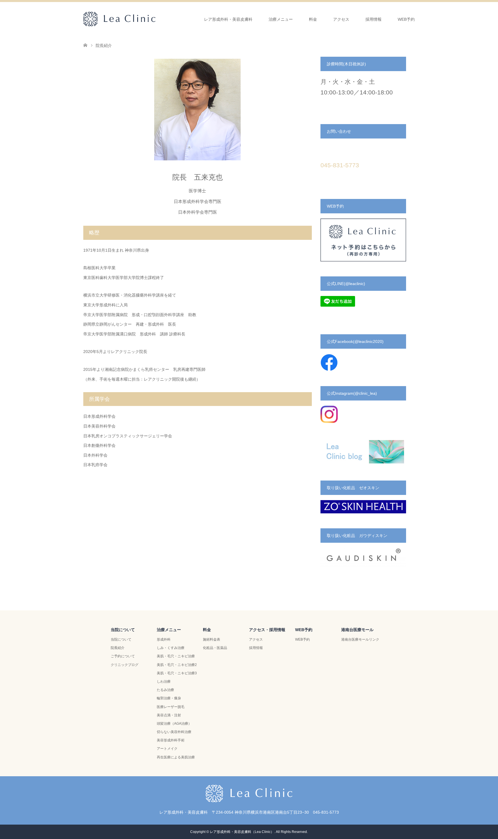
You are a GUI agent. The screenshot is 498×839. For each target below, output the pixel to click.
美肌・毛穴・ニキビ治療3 (177, 673)
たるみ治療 (165, 690)
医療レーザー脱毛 (170, 707)
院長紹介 (117, 648)
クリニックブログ (124, 665)
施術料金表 (211, 639)
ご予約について (123, 656)
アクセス (256, 639)
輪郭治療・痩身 (169, 698)
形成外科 (164, 639)
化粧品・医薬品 (215, 648)
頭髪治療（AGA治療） (174, 724)
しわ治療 (164, 681)
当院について (121, 639)
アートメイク (167, 749)
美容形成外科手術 (170, 740)
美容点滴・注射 (169, 715)
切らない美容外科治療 (174, 732)
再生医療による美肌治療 (176, 757)
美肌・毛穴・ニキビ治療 (176, 656)
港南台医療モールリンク (360, 639)
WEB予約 (406, 19)
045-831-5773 (339, 165)
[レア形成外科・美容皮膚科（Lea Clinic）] (155, 19)
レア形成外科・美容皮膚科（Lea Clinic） (242, 832)
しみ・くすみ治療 (170, 648)
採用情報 (373, 19)
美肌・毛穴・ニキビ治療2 (177, 665)
